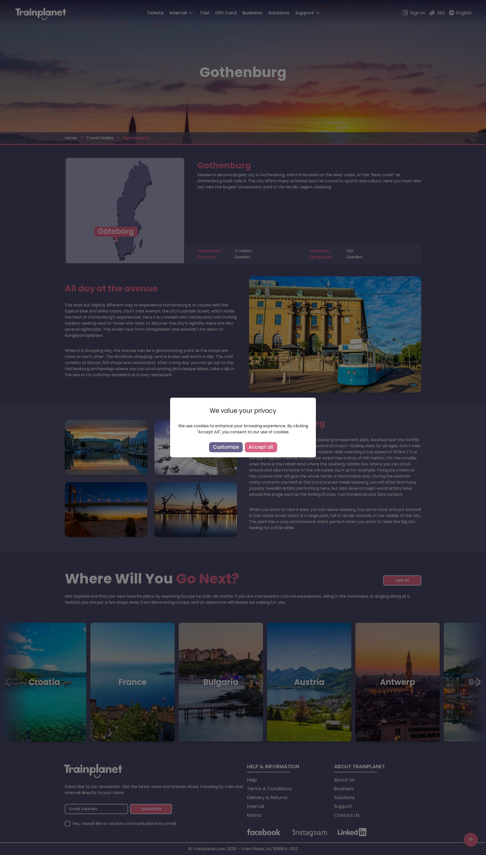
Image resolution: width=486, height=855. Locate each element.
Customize (226, 447)
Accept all (261, 447)
